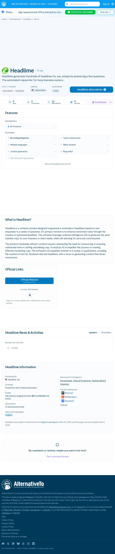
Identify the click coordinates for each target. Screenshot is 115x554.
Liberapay (6, 513)
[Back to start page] (4, 4)
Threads (25, 510)
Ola (20, 497)
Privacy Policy (8, 523)
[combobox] (82, 4)
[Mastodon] (13, 543)
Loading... (15, 347)
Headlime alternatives (89, 89)
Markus (30, 497)
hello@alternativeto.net (59, 507)
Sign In (106, 4)
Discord (80, 507)
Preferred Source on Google (14, 536)
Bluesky (17, 510)
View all (63, 405)
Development (66, 380)
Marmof (69, 393)
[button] (40, 70)
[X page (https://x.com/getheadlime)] (29, 295)
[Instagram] (28, 543)
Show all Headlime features (58, 163)
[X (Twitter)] (8, 543)
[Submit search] (67, 4)
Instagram (35, 510)
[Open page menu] (112, 4)
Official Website (29, 280)
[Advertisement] (57, 42)
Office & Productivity (82, 380)
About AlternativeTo (11, 530)
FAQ (3, 516)
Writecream (71, 396)
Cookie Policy (8, 526)
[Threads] (23, 543)
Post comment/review (57, 456)
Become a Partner (10, 533)
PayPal (16, 513)
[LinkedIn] (33, 543)
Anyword (69, 400)
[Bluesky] (18, 543)
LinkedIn (46, 510)
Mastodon (8, 510)
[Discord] (3, 543)
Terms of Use (7, 520)
